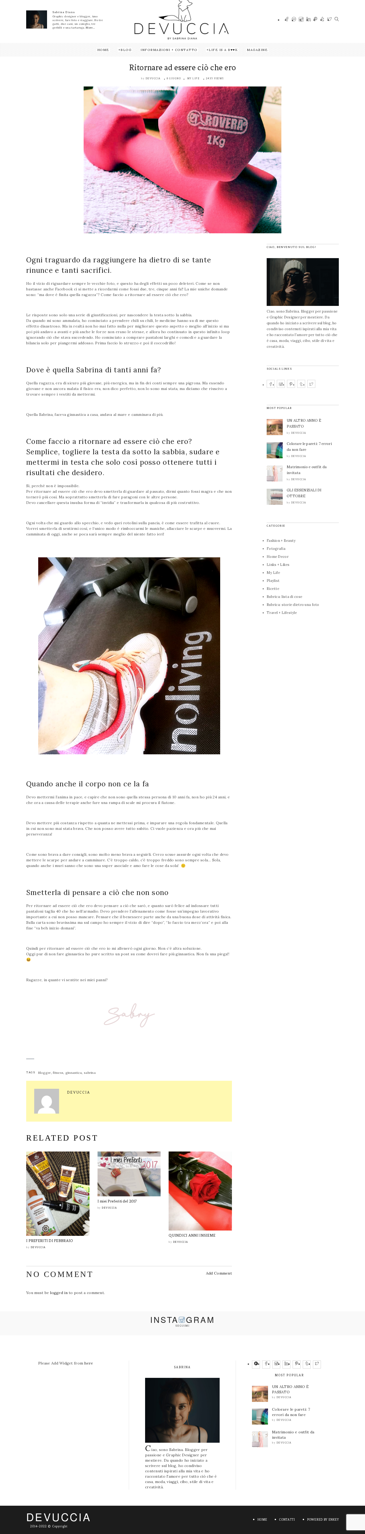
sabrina (90, 1073)
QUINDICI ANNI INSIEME (192, 1235)
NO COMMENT (59, 1274)
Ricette (273, 588)
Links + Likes (278, 564)
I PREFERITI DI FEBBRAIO (49, 1241)
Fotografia (276, 548)
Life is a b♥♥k (223, 50)
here (88, 1363)
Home (103, 50)
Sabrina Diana (63, 12)
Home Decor (278, 556)
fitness (58, 1073)
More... (90, 27)
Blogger (44, 1073)
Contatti (287, 1519)
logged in (59, 1292)
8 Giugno (174, 78)
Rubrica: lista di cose (284, 596)
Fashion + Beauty (281, 540)
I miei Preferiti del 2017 (117, 1201)
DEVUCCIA (58, 1516)
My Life (193, 78)
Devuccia (153, 78)
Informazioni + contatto (169, 50)
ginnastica (73, 1073)
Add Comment (219, 1273)
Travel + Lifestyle (282, 612)
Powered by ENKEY (323, 1519)
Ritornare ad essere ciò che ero (182, 67)
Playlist (273, 580)
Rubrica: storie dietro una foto (293, 604)
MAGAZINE (257, 50)
